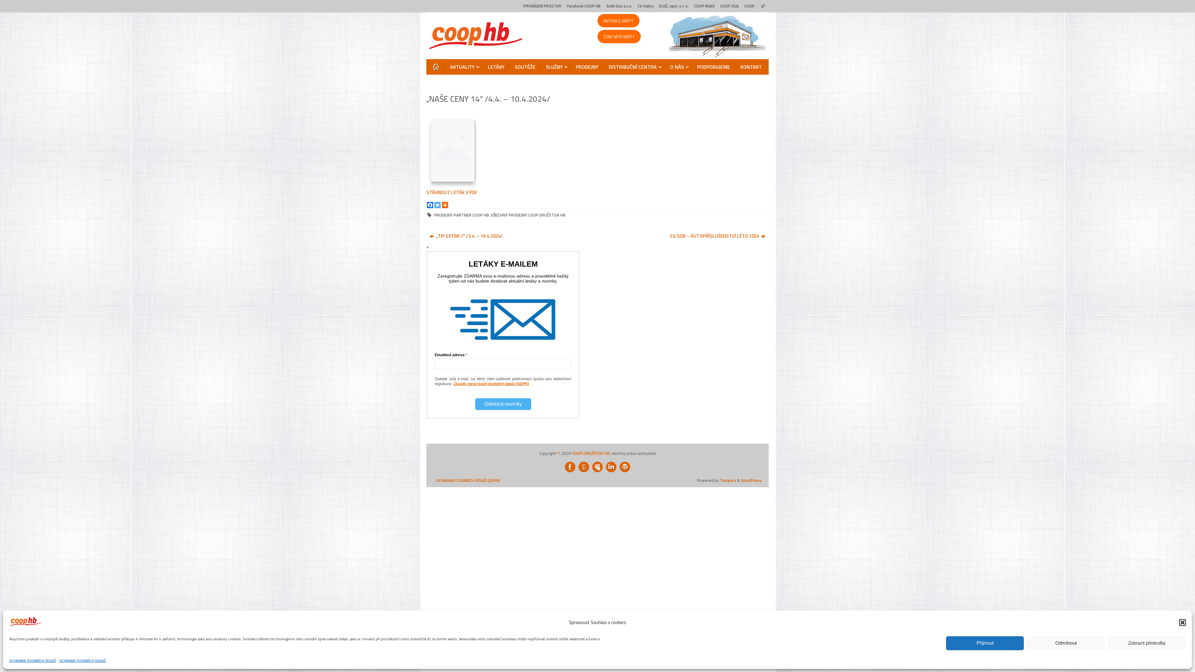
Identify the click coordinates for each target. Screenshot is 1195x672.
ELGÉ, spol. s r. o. (673, 6)
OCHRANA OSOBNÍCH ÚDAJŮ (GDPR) (468, 480)
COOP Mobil (704, 6)
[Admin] (625, 467)
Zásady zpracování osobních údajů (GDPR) (491, 384)
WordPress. (751, 480)
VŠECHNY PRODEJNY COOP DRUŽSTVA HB (528, 215)
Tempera (728, 480)
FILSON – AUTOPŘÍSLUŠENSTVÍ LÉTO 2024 (715, 236)
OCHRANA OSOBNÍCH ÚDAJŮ (32, 661)
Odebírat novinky (503, 404)
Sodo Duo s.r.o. (619, 6)
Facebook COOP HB (584, 6)
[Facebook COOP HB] (570, 467)
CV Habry (646, 6)
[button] (1182, 622)
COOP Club (729, 6)
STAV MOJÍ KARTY (619, 37)
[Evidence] (584, 467)
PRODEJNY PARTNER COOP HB (461, 215)
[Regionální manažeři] (597, 467)
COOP (749, 6)
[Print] (445, 205)
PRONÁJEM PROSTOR (542, 6)
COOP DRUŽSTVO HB (590, 453)
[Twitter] (437, 205)
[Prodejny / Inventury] (611, 467)
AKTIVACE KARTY (618, 21)
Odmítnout (1066, 643)
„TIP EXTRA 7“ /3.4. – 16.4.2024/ (469, 236)
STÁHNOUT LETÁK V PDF (451, 192)
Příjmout (985, 643)
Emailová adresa (450, 355)
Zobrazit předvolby (1147, 643)
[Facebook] (430, 205)
